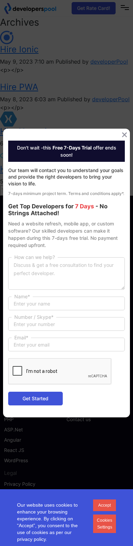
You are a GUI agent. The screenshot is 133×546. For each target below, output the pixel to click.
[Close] (124, 134)
